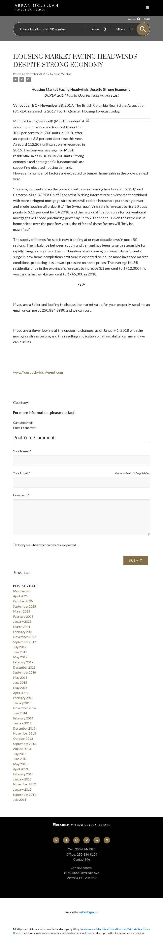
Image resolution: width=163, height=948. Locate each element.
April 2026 (20, 596)
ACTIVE (132, 18)
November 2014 (24, 708)
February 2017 (23, 662)
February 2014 (23, 718)
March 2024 (21, 626)
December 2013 (24, 728)
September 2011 (24, 794)
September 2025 (24, 606)
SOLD (147, 18)
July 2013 (19, 754)
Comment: (20, 495)
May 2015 (20, 687)
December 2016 (24, 667)
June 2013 (20, 759)
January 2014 (22, 723)
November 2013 (24, 733)
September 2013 (24, 743)
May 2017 (20, 657)
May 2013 (20, 764)
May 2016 (20, 677)
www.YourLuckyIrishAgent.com (38, 372)
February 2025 (23, 616)
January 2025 (22, 621)
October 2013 (23, 738)
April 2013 (20, 769)
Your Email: (21, 473)
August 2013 (22, 748)
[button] (56, 840)
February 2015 (23, 698)
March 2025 (21, 611)
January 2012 (22, 789)
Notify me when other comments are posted (46, 545)
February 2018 (23, 632)
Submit (135, 560)
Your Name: (21, 451)
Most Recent (22, 591)
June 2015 (20, 682)
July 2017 (19, 647)
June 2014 (20, 713)
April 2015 (20, 693)
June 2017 (20, 652)
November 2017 (24, 637)
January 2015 (22, 703)
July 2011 (19, 799)
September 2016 (24, 672)
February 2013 (23, 774)
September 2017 (24, 642)
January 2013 (22, 779)
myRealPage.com (88, 912)
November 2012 (24, 784)
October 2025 (23, 601)
